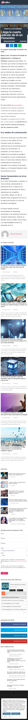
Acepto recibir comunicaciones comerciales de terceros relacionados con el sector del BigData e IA (13, 566)
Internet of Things (20, 669)
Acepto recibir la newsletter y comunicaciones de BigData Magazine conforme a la (14, 560)
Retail (18, 655)
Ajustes (5, 716)
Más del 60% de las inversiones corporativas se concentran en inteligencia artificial (16, 492)
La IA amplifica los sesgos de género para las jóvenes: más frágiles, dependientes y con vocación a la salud (18, 520)
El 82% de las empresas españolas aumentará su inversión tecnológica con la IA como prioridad (13, 340)
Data (13, 677)
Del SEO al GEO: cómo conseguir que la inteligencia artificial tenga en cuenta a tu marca (14, 304)
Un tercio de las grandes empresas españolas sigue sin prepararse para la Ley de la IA (13, 378)
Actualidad (13, 503)
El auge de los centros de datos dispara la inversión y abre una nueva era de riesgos (13, 267)
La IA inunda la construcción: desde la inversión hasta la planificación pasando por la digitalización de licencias (18, 510)
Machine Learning (18, 677)
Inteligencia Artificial (21, 523)
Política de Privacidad (22, 561)
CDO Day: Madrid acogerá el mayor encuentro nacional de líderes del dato (18, 500)
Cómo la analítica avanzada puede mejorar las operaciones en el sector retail (16, 651)
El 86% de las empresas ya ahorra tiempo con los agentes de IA (17, 474)
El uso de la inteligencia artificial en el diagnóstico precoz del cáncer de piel (16, 672)
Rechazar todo (16, 713)
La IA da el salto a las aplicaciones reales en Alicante (17, 483)
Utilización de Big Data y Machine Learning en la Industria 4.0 (15, 667)
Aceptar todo (6, 713)
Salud (24, 677)
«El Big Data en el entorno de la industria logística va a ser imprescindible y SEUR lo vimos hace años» (16, 660)
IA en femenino (16, 29)
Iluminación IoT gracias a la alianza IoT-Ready (15, 686)
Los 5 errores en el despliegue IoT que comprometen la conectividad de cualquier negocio (13, 448)
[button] (26, 2)
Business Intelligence (18, 654)
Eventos (7, 29)
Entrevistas (16, 663)
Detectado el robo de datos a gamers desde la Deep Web (16, 680)
